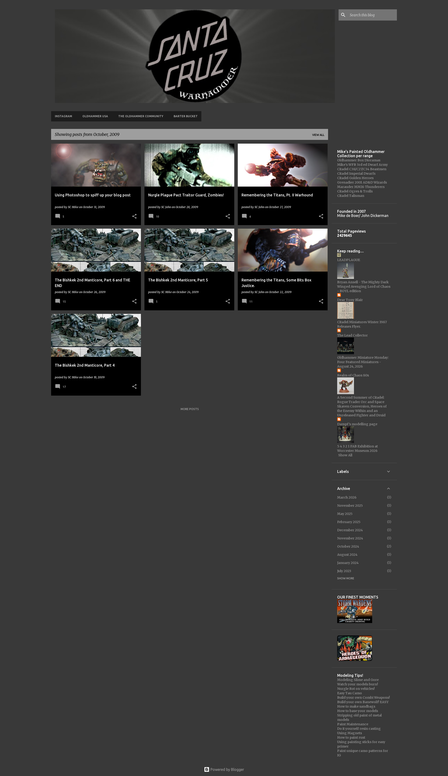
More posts (190, 409)
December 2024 (350, 530)
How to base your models (357, 711)
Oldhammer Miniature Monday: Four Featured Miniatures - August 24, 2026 (362, 362)
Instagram (63, 116)
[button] (134, 216)
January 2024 (348, 563)
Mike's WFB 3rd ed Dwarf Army (362, 165)
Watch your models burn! (357, 684)
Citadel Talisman (350, 196)
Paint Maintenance (352, 724)
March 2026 (347, 497)
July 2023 (344, 571)
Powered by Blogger (227, 769)
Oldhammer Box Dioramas (358, 160)
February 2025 (348, 522)
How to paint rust (351, 737)
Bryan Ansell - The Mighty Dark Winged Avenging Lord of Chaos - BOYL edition (363, 286)
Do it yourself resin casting (359, 728)
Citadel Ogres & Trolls (355, 191)
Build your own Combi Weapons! (363, 697)
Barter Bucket (186, 116)
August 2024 (347, 555)
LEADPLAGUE (348, 260)
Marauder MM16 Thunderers (361, 187)
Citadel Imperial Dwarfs (356, 173)
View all (318, 134)
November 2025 (350, 505)
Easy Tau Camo (349, 693)
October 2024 (348, 546)
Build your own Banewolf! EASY (362, 702)
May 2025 (345, 514)
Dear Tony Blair (350, 300)
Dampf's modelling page (357, 424)
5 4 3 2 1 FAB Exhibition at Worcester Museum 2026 (357, 448)
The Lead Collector (352, 335)
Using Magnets (349, 733)
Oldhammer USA (95, 116)
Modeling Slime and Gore (358, 680)
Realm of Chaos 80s (353, 375)
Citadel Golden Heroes (355, 178)
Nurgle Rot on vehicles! (356, 689)
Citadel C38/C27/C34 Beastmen (361, 169)
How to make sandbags (356, 706)
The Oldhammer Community (140, 116)
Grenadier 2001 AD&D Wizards (362, 182)
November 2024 (350, 538)
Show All (345, 455)
